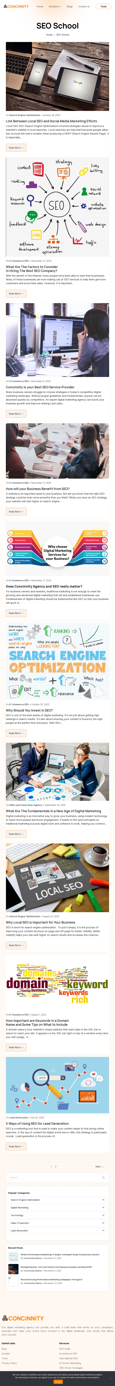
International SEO (68, 1358)
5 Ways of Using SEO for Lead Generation (37, 1123)
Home (40, 6)
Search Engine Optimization (25, 1199)
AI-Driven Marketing (70, 1363)
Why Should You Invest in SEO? (29, 710)
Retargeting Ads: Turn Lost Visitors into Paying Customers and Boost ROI (56, 1267)
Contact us (84, 6)
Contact (6, 1353)
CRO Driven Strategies (71, 1367)
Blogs (70, 6)
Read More (15, 147)
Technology (17, 1215)
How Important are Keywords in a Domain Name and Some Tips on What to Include (37, 1022)
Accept (58, 1382)
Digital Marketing (19, 1207)
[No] (111, 1378)
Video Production (20, 1223)
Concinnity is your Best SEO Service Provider (40, 387)
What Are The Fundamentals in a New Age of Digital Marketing (53, 811)
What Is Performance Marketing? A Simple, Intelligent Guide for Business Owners (60, 1254)
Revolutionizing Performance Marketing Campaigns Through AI (51, 1279)
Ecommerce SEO (68, 1353)
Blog (4, 1348)
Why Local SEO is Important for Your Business (40, 922)
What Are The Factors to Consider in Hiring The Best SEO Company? (32, 269)
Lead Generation (19, 1230)
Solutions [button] (54, 6)
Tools (104, 6)
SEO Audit (64, 1348)
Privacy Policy (9, 1363)
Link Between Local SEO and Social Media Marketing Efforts (51, 121)
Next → (100, 1166)
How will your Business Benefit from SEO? (38, 489)
